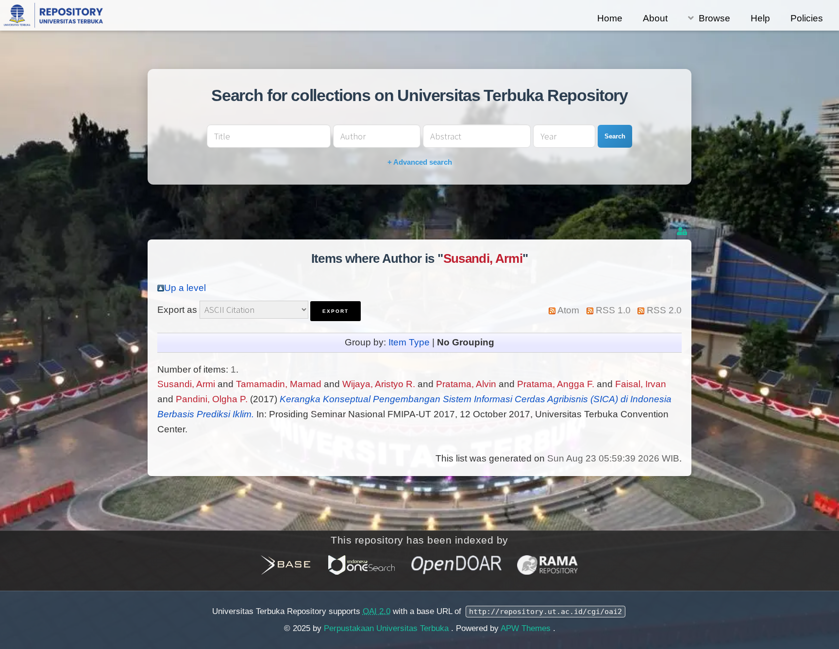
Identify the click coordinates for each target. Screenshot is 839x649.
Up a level (185, 288)
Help (760, 18)
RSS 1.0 (613, 310)
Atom (568, 310)
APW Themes (527, 628)
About (655, 18)
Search (614, 136)
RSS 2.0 (664, 310)
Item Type (409, 342)
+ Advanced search (419, 162)
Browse (714, 18)
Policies (806, 18)
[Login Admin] (682, 231)
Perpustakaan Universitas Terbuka (387, 628)
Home (609, 18)
